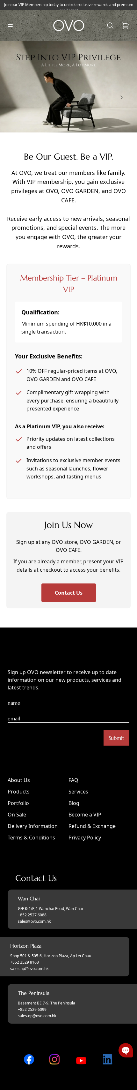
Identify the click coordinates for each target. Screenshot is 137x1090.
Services (78, 791)
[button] (126, 1050)
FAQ (73, 780)
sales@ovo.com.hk (34, 921)
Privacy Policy (84, 837)
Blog (73, 803)
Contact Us (69, 592)
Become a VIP (84, 814)
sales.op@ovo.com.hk (37, 1016)
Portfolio (18, 803)
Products (19, 791)
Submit (116, 738)
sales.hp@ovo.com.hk (29, 968)
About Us (19, 780)
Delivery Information (33, 826)
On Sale (17, 814)
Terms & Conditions (31, 837)
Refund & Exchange (92, 826)
